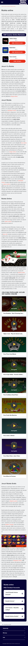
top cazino (24, 143)
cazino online (6, 184)
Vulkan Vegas (13, 38)
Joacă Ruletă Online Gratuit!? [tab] (11, 593)
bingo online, (12, 152)
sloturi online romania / (5, 6)
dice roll (5, 234)
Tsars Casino (12, 56)
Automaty (5, 628)
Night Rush (12, 47)
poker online (8, 221)
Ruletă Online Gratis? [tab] (11, 616)
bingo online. (14, 96)
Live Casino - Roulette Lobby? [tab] (12, 609)
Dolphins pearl (13, 501)
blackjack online (12, 110)
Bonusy (5, 633)
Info (4, 637)
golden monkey (9, 524)
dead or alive (21, 272)
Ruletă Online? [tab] (9, 601)
